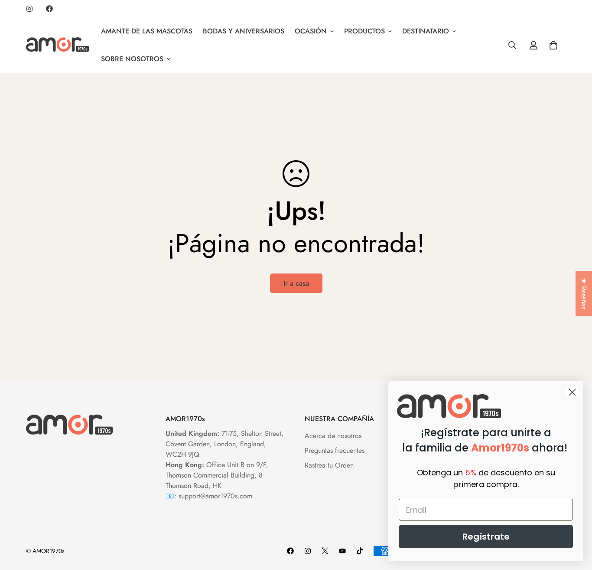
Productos (364, 31)
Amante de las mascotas (146, 31)
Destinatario (425, 31)
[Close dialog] (572, 392)
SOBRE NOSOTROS (132, 59)
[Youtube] (342, 550)
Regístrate (486, 536)
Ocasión (311, 31)
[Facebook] (49, 8)
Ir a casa (296, 283)
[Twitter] (325, 550)
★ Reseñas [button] (584, 293)
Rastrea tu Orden (329, 465)
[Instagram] (29, 8)
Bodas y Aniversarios (243, 31)
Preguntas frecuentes (334, 450)
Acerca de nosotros (333, 436)
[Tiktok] (359, 550)
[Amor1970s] (57, 45)
